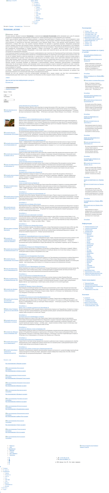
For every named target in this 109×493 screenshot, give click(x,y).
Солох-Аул (89, 257)
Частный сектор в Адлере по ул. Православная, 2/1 (32, 140)
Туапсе (12, 452)
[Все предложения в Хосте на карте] (15, 436)
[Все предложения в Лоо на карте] (15, 368)
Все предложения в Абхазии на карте (16, 364)
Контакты (35, 22)
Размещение (37, 5)
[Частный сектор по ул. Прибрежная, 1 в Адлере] (11, 321)
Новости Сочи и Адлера (91, 304)
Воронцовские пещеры (91, 284)
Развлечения (88, 229)
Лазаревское (40, 18)
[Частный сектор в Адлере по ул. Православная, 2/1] (11, 144)
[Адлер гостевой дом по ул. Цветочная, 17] (94, 121)
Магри (88, 242)
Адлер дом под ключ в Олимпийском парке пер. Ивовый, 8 (34, 119)
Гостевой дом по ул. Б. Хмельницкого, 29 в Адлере (32, 266)
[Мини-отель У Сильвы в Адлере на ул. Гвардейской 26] (11, 310)
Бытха (88, 254)
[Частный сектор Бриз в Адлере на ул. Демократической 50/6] (11, 351)
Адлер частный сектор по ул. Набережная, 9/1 (31, 161)
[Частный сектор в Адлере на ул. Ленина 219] (11, 176)
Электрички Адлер (89, 270)
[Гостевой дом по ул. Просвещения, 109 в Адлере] (11, 133)
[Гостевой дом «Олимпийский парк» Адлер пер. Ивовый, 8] (11, 239)
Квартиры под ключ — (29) (91, 37)
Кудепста (39, 9)
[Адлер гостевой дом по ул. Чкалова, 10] (11, 186)
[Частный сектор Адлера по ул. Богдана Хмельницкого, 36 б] (11, 300)
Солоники (89, 265)
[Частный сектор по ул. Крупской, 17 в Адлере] (11, 218)
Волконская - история (12, 29)
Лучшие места (89, 231)
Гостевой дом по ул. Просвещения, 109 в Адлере (31, 129)
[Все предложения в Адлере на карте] (16, 375)
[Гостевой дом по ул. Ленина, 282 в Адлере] (11, 207)
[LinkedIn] (9, 462)
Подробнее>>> (23, 117)
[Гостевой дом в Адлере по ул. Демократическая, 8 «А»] (11, 249)
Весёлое (89, 262)
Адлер (38, 7)
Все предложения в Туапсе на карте (16, 425)
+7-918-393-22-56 (64, 457)
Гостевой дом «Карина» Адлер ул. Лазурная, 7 (31, 286)
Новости (12, 445)
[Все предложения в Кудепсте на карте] (16, 406)
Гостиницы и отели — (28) (92, 35)
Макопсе (89, 256)
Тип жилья (7, 96)
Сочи (37, 12)
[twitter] (9, 459)
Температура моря (90, 301)
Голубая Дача (90, 243)
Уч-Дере (89, 250)
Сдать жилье (34, 0)
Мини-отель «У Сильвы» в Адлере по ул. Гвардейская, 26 (34, 307)
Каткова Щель (90, 259)
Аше (88, 264)
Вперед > (77, 77)
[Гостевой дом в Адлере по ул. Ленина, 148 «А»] (11, 154)
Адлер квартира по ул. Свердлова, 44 (28, 105)
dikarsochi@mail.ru (64, 459)
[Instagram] (9, 464)
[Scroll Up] (0, 492)
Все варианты (13, 453)
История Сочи (9, 82)
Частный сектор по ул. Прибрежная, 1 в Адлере (31, 316)
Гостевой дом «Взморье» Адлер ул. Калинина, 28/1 (32, 329)
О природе (87, 297)
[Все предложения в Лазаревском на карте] (17, 413)
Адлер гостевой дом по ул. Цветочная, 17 (91, 117)
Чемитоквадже (91, 267)
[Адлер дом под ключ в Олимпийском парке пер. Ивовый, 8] (9, 122)
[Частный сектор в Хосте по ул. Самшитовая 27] (11, 342)
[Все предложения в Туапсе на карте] (16, 429)
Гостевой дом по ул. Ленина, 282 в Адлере (30, 204)
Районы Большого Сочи (91, 226)
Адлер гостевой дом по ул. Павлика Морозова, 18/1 (32, 275)
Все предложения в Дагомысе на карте (16, 394)
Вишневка (89, 261)
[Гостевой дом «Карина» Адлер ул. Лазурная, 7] (11, 290)
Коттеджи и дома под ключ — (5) (94, 39)
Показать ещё (7, 360)
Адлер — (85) (88, 31)
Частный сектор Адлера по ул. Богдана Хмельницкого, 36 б (34, 297)
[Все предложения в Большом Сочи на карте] (18, 382)
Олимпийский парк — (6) (91, 40)
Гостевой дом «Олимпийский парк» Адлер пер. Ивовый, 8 (34, 236)
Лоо (37, 15)
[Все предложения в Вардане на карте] (16, 390)
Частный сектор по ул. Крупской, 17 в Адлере (31, 215)
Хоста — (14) (88, 42)
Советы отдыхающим (91, 228)
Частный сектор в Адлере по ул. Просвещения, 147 (32, 193)
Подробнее (8, 369)
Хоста (38, 10)
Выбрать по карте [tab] (10, 89)
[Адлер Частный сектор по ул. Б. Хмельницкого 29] (11, 269)
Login (35, 23)
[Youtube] (9, 461)
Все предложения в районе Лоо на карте (17, 416)
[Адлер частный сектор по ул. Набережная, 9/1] (11, 165)
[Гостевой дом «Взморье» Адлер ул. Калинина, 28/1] (11, 332)
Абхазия (38, 20)
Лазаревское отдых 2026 (91, 289)
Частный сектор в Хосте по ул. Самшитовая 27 (31, 339)
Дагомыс (39, 13)
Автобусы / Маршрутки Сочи (92, 274)
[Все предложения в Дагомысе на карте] (17, 398)
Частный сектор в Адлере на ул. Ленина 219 (30, 172)
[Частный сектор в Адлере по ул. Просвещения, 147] (11, 197)
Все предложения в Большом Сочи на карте (18, 378)
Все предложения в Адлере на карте (16, 371)
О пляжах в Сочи (89, 299)
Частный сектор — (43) (91, 32)
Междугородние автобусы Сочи (93, 273)
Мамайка (89, 251)
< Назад (8, 77)
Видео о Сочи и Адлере (90, 302)
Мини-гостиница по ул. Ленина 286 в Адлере (31, 225)
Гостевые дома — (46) (90, 34)
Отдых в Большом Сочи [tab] (12, 87)
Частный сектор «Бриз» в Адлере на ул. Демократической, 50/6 (35, 348)
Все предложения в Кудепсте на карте (16, 402)
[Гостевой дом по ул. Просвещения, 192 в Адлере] (11, 259)
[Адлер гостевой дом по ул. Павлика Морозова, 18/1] (11, 279)
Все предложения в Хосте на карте (15, 432)
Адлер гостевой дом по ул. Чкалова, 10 (29, 183)
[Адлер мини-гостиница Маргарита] (11, 229)
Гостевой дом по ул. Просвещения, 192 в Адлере (31, 256)
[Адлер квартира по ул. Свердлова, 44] (11, 110)
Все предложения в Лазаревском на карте (17, 409)
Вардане (38, 17)
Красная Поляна (89, 283)
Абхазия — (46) (88, 45)
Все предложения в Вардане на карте (16, 386)
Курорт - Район (8, 92)
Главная (36, 2)
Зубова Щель (90, 253)
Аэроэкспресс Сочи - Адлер (92, 271)
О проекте (37, 4)
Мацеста (89, 234)
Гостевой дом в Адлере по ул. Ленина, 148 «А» (31, 151)
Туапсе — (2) (88, 43)
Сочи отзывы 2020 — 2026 (92, 305)
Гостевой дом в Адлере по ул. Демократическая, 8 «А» (33, 246)
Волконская (90, 245)
